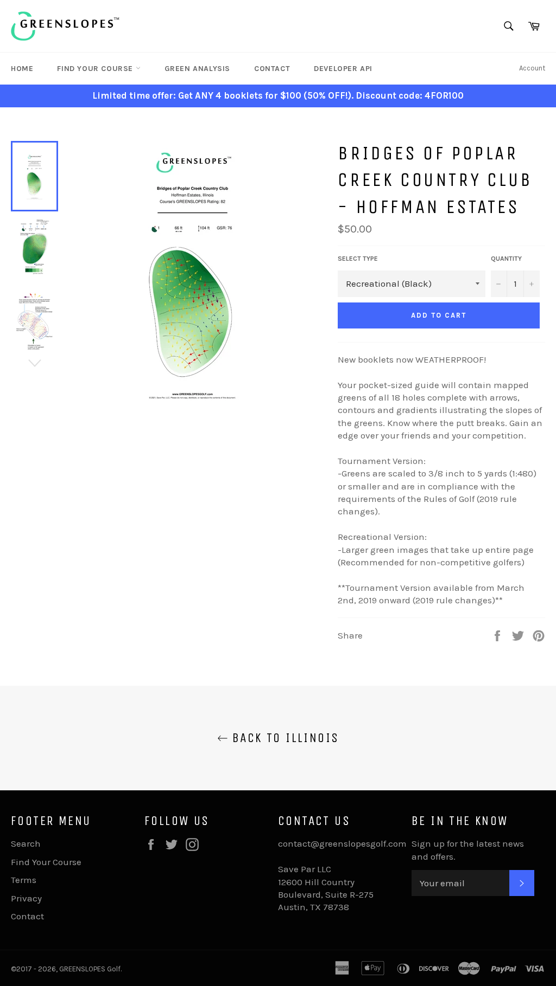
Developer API (343, 68)
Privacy (26, 898)
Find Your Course (96, 68)
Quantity (506, 258)
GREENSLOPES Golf (90, 969)
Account (532, 68)
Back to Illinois (283, 737)
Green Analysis (197, 68)
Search (26, 843)
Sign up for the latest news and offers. (468, 849)
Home (22, 68)
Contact (272, 68)
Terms (23, 879)
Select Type (358, 258)
